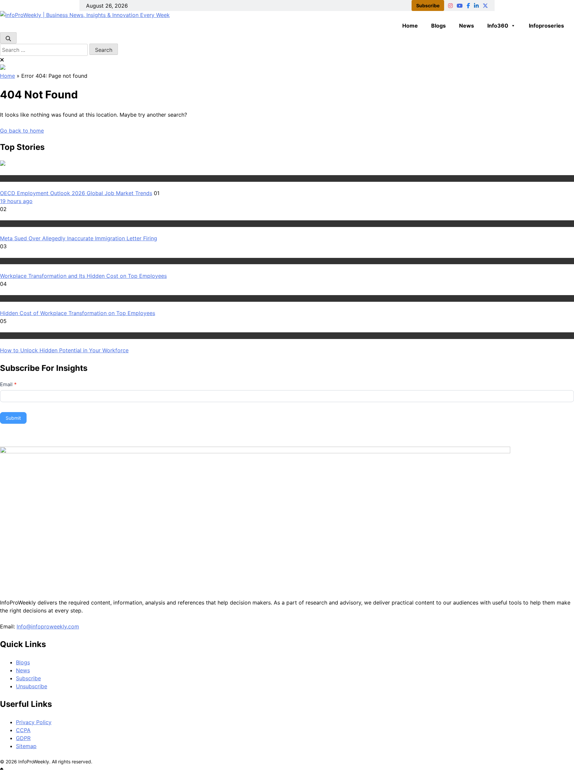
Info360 (497, 25)
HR (3, 178)
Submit (13, 418)
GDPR (23, 738)
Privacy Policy (33, 722)
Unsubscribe (31, 686)
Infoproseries (546, 25)
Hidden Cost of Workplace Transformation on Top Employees (77, 313)
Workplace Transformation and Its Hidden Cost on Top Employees (83, 276)
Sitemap (26, 746)
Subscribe (427, 5)
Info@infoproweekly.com (48, 626)
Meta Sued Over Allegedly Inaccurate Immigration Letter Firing (78, 238)
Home (410, 25)
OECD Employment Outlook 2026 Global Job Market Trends (76, 193)
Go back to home (22, 130)
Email (8, 384)
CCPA (23, 730)
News (466, 25)
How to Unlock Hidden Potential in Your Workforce (64, 350)
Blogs (438, 25)
